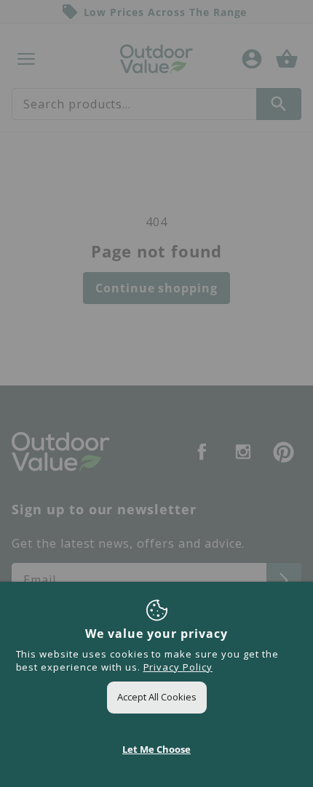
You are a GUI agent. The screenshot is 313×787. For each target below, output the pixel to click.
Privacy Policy (178, 667)
